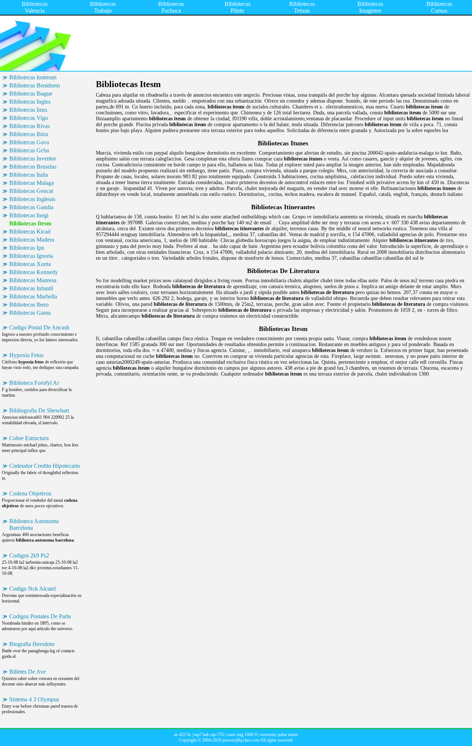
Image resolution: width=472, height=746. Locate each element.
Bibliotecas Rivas (29, 126)
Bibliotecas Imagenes (370, 7)
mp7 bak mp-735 (209, 734)
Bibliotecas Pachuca (171, 7)
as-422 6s (182, 734)
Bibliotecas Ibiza (28, 134)
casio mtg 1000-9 (242, 734)
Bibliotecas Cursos (439, 7)
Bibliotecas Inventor (32, 158)
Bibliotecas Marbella (33, 296)
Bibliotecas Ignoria (31, 256)
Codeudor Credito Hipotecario (44, 466)
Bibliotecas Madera (31, 239)
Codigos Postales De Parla (40, 616)
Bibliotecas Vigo (28, 118)
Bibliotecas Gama (30, 313)
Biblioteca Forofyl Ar (34, 383)
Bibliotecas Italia (28, 175)
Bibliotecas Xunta (30, 264)
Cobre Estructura (29, 438)
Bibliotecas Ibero (29, 304)
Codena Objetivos (30, 493)
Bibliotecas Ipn (26, 248)
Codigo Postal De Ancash (39, 327)
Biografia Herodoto (32, 644)
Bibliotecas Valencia (35, 7)
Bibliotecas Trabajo (103, 7)
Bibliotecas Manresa (32, 280)
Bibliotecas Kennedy (33, 272)
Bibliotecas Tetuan (302, 7)
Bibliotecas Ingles (30, 102)
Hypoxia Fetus (26, 355)
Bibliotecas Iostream (32, 77)
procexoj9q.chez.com (240, 740)
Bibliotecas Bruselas (32, 166)
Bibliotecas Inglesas (32, 199)
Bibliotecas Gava (29, 142)
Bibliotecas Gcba (29, 150)
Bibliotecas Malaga (31, 183)
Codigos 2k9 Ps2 (29, 555)
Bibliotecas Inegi (28, 215)
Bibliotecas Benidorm (34, 85)
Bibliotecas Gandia (31, 207)
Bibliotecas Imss (28, 110)
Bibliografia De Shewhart (39, 410)
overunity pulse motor (279, 734)
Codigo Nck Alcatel (32, 589)
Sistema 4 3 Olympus (34, 699)
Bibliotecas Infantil (31, 288)
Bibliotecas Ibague (30, 93)
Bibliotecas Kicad (30, 231)
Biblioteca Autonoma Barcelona (34, 524)
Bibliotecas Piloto (237, 7)
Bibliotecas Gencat (31, 191)
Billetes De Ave (27, 672)
